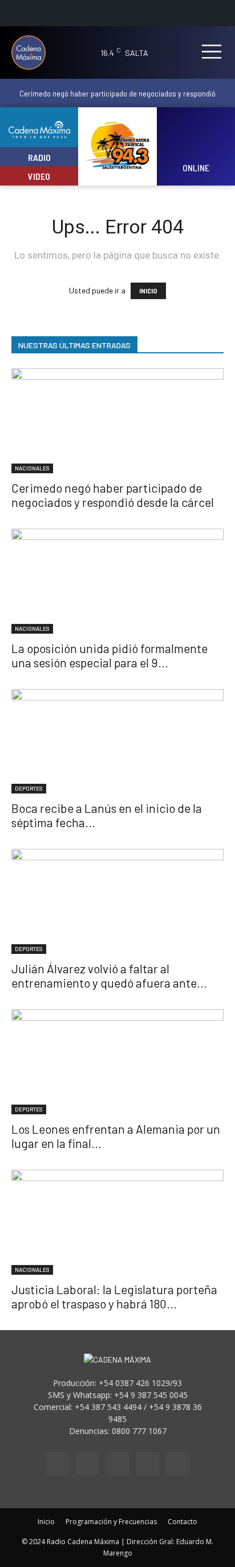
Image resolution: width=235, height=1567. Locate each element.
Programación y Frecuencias (111, 1521)
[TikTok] (117, 1463)
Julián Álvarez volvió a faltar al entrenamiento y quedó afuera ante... (109, 975)
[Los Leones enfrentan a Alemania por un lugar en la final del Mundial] (117, 1061)
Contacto (182, 1521)
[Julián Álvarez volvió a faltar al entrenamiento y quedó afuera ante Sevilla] (117, 901)
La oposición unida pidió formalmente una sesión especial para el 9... (109, 655)
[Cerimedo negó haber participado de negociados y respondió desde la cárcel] (117, 420)
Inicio (46, 1521)
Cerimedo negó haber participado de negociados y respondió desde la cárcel (112, 495)
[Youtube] (178, 1463)
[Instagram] (87, 1463)
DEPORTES (29, 788)
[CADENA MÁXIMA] (32, 52)
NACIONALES (32, 468)
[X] (147, 1463)
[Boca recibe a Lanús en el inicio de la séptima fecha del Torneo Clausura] (117, 741)
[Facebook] (57, 1463)
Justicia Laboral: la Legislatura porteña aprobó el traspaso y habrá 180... (114, 1296)
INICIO (148, 291)
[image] (196, 139)
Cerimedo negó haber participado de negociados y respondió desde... (117, 97)
